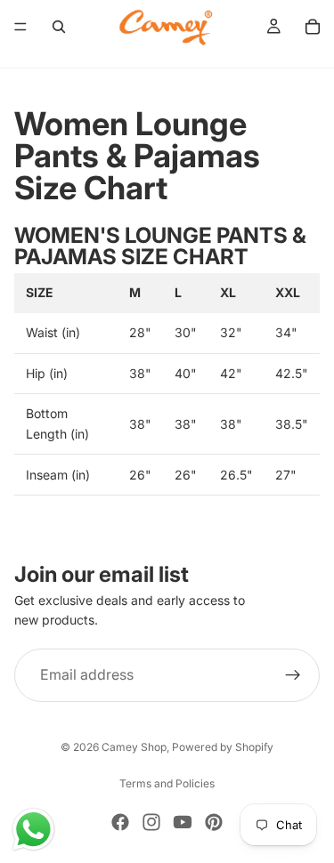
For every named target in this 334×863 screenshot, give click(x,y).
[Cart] (312, 26)
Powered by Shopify (222, 747)
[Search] (58, 26)
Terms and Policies (167, 783)
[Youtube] (182, 822)
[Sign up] (293, 675)
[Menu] (20, 26)
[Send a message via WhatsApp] (33, 829)
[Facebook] (120, 822)
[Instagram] (151, 822)
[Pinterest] (213, 822)
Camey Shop (134, 747)
